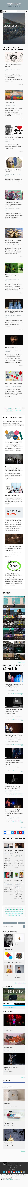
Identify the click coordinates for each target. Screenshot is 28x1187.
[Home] (14, 4)
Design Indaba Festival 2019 (13, 442)
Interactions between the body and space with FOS (12, 787)
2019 (9, 910)
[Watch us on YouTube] (14, 1172)
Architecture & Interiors (7, 612)
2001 (12, 915)
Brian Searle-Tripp (8, 962)
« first (5, 408)
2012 (12, 911)
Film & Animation (19, 632)
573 (11, 410)
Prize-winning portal (19, 851)
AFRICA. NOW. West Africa (13, 520)
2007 (9, 913)
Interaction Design (8, 652)
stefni (16, 944)
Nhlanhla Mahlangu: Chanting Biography (11, 1068)
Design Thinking (18, 626)
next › (17, 410)
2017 (15, 910)
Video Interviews (10, 208)
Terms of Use (12, 1169)
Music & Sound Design (18, 650)
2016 (18, 910)
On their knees (9, 102)
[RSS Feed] (21, 1172)
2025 (9, 908)
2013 (9, 911)
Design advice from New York (14, 137)
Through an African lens (12, 495)
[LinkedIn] (18, 832)
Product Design (17, 245)
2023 (15, 908)
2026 (6, 908)
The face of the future (11, 347)
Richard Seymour (8, 949)
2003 (21, 913)
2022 (18, 908)
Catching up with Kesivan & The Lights (13, 65)
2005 (15, 913)
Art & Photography (19, 613)
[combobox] (21, 11)
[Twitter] (12, 832)
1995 (18, 915)
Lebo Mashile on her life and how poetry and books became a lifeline (13, 711)
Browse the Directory (20, 983)
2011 (15, 911)
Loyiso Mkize (18, 962)
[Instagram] (11, 1172)
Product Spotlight (10, 174)
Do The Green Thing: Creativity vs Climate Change (13, 574)
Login (10, 1167)
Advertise (11, 1165)
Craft (13, 105)
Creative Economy (19, 619)
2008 (6, 913)
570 (19, 408)
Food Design (6, 639)
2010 (18, 911)
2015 (21, 910)
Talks (6, 690)
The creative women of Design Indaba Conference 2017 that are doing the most (13, 468)
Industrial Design (7, 645)
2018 (12, 910)
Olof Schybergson (18, 976)
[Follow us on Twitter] (6, 923)
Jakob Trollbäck (8, 1143)
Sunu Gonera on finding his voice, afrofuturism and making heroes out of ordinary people (14, 812)
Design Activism (7, 626)
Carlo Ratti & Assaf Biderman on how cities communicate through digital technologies (13, 737)
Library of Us (10, 25)
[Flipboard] (20, 832)
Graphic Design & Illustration (19, 638)
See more (22, 827)
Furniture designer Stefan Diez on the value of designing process (14, 762)
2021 (21, 908)
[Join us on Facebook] (13, 923)
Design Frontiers (19, 883)
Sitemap (15, 1167)
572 (8, 410)
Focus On (7, 386)
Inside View (8, 140)
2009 (21, 911)
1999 (15, 915)
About (10, 1163)
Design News (8, 279)
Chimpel (6, 975)
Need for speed (8, 851)
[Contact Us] (24, 1172)
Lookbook (8, 105)
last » (20, 410)
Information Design (19, 645)
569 (16, 408)
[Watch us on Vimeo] (16, 1172)
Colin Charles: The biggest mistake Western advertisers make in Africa (13, 204)
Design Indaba (9, 1179)
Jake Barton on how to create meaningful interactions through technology (14, 686)
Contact (16, 1163)
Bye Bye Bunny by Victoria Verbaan (13, 170)
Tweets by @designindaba (9, 1007)
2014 (6, 911)
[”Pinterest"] (21, 923)
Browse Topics (21, 662)
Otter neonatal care (9, 1123)
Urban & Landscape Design (19, 657)
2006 (12, 913)
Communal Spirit (8, 1047)
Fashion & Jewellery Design (8, 631)
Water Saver (7, 1103)
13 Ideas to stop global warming (11, 276)
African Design (7, 607)
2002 (9, 915)
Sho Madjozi (7, 1028)
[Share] (23, 832)
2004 (18, 913)
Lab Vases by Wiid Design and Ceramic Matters (14, 312)
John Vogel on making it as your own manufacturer (13, 241)
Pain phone (7, 880)
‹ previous (9, 408)
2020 (6, 910)
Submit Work (18, 1165)
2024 (12, 908)
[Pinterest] (15, 832)
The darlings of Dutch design (13, 383)
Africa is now (18, 880)
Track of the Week (10, 69)
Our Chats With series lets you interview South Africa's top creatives (13, 548)
